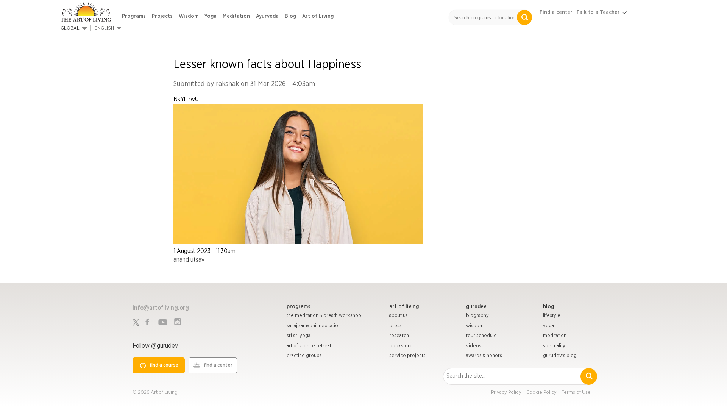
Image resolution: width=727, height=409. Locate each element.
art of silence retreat (309, 345)
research (399, 335)
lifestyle (551, 315)
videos (473, 345)
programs (298, 306)
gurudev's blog (560, 355)
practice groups (304, 355)
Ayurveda (267, 16)
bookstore (401, 345)
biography (477, 315)
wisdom (475, 325)
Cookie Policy (541, 392)
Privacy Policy (506, 392)
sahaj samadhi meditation (314, 325)
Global (70, 28)
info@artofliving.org (161, 308)
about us (398, 315)
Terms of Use (576, 392)
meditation (554, 335)
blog (548, 306)
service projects (407, 355)
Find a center (556, 12)
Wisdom (188, 16)
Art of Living (318, 16)
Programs (134, 16)
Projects (162, 16)
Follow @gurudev (155, 346)
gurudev (476, 306)
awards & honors (484, 355)
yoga (548, 325)
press (395, 325)
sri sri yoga (298, 335)
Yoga (210, 16)
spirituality (554, 345)
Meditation (236, 16)
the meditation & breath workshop (324, 315)
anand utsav (188, 260)
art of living (404, 306)
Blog (290, 16)
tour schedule (481, 335)
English (104, 28)
